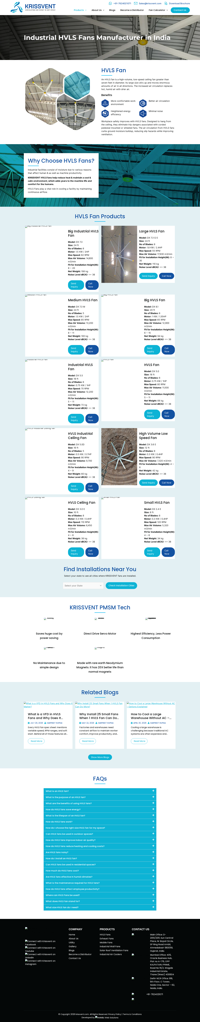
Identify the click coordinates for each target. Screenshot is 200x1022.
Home (72, 934)
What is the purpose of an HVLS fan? (66, 797)
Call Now (90, 285)
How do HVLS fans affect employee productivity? (72, 889)
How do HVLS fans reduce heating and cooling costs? (75, 846)
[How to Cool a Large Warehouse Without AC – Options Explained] (151, 704)
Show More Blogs (100, 757)
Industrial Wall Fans (110, 946)
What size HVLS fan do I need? (62, 907)
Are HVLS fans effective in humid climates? (69, 876)
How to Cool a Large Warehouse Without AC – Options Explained (150, 718)
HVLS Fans (105, 934)
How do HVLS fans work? (59, 821)
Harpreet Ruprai (54, 723)
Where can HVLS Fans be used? (63, 895)
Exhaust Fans (107, 938)
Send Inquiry (74, 285)
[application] (85, 10)
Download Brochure (179, 3)
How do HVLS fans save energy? (63, 809)
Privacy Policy (114, 1014)
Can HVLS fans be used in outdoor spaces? (69, 834)
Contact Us (75, 958)
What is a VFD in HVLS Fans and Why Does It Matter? (44, 718)
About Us (73, 938)
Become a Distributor (80, 954)
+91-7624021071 (122, 3)
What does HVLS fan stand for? (63, 901)
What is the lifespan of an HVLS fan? (65, 815)
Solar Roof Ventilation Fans (114, 950)
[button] (100, 791)
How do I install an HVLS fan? (61, 858)
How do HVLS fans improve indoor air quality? (71, 840)
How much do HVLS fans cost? (62, 870)
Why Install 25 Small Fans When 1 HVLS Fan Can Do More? (98, 718)
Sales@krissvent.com (150, 3)
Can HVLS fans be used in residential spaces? (71, 864)
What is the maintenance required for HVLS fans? (73, 883)
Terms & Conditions (132, 1014)
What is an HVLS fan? (57, 791)
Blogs (71, 950)
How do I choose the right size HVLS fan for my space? (75, 827)
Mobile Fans (106, 942)
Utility (72, 942)
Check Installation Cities (121, 585)
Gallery (72, 946)
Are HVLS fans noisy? (57, 852)
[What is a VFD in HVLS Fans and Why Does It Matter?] (48, 704)
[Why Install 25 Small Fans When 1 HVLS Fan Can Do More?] (99, 704)
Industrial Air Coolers (111, 954)
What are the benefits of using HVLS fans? (69, 803)
